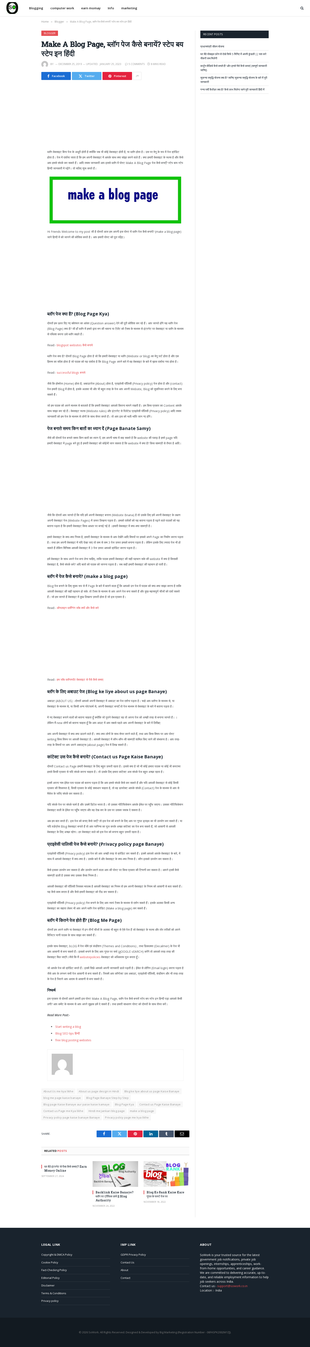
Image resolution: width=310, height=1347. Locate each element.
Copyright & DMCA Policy (56, 1254)
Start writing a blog (68, 1027)
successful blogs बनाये (71, 373)
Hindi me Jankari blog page (107, 1111)
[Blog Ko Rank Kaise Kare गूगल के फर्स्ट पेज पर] (166, 1174)
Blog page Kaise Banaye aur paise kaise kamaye (76, 1104)
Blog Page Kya (124, 1104)
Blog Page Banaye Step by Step (107, 1098)
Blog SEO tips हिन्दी (67, 1033)
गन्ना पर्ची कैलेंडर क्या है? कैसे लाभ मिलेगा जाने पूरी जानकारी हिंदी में (232, 89)
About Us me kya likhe (58, 1091)
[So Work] (12, 8)
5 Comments (137, 64)
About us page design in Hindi (99, 1091)
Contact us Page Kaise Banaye (160, 1104)
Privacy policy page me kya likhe (127, 1117)
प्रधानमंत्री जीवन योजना (212, 46)
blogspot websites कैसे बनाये (75, 345)
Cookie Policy (49, 1262)
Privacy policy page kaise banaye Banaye (71, 1117)
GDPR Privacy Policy (133, 1254)
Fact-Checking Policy (54, 1270)
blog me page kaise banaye (62, 1098)
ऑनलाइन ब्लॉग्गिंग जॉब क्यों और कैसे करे (78, 608)
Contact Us (127, 1262)
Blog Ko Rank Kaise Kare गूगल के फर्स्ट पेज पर (165, 1194)
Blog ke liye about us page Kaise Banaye (151, 1091)
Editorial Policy (50, 1278)
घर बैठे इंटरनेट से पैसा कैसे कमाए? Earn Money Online (65, 1168)
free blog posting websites (73, 1040)
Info (111, 8)
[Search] (302, 8)
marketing (129, 8)
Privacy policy (50, 1301)
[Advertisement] (115, 117)
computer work (62, 8)
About (124, 1270)
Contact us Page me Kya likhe (63, 1111)
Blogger (49, 33)
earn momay (91, 8)
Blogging (36, 8)
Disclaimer (48, 1285)
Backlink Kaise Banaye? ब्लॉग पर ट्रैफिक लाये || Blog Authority (114, 1196)
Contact (125, 1278)
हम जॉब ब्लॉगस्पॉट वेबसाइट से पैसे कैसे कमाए (80, 680)
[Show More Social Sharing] (137, 76)
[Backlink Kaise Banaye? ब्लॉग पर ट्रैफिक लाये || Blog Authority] (115, 1174)
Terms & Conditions (53, 1293)
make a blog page (142, 1111)
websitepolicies (90, 957)
